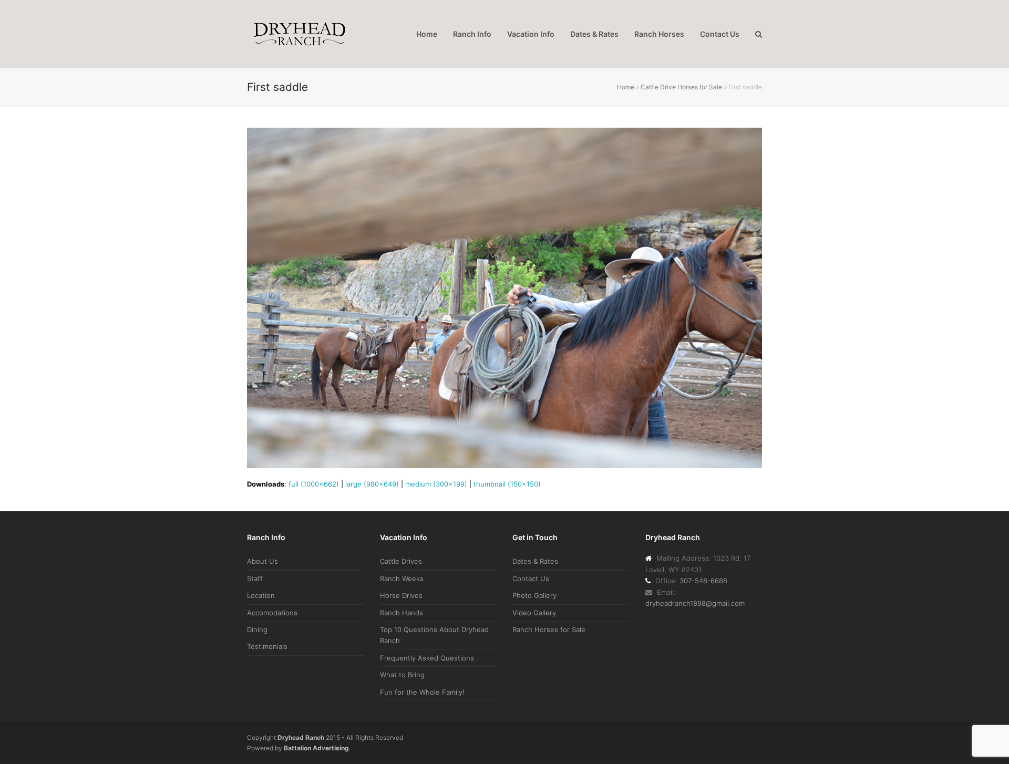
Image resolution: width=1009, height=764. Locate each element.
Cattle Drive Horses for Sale (681, 87)
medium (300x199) (436, 484)
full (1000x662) (314, 484)
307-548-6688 (703, 580)
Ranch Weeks (402, 578)
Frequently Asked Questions (427, 658)
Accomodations (272, 612)
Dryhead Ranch (300, 737)
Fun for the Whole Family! (422, 692)
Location (261, 595)
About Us (262, 561)
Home (625, 87)
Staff (255, 578)
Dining (257, 629)
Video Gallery (534, 612)
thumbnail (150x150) (507, 484)
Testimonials (267, 646)
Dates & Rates (535, 561)
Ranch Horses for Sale (548, 629)
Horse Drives (401, 595)
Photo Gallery (534, 595)
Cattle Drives (401, 561)
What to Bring (402, 674)
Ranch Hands (401, 612)
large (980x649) (372, 484)
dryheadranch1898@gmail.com (695, 603)
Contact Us (530, 578)
